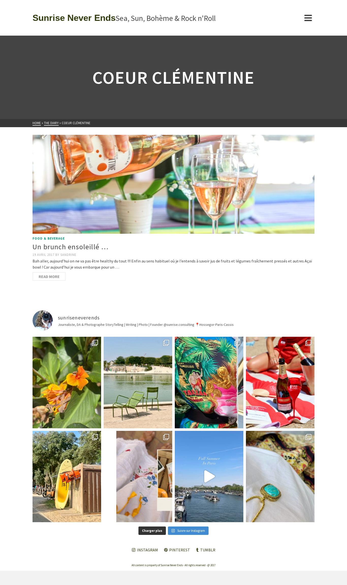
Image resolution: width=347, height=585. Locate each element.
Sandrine (68, 255)
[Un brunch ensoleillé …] (173, 184)
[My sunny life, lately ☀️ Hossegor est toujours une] (67, 476)
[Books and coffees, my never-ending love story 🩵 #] (280, 476)
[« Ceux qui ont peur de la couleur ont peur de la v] (209, 382)
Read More (49, 276)
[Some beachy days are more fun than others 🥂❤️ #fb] (280, 382)
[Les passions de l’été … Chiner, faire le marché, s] (138, 476)
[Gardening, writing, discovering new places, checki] (67, 382)
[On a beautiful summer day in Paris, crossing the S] (209, 476)
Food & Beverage (49, 238)
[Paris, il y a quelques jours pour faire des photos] (138, 382)
